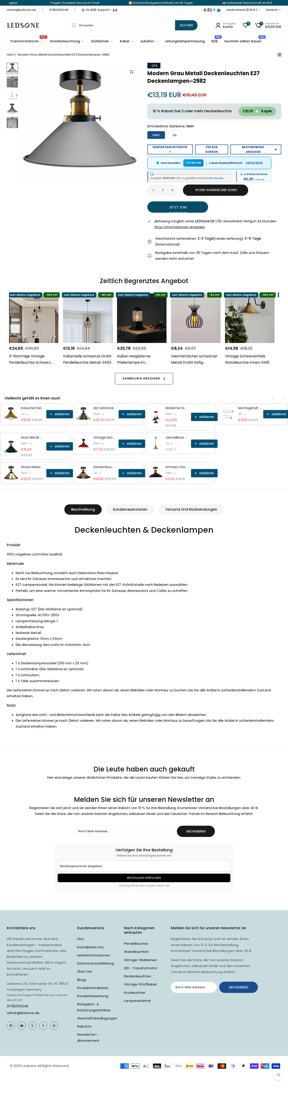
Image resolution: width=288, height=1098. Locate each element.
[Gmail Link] (115, 10)
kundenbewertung (92, 996)
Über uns (84, 971)
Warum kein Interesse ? (170, 149)
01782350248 (17, 1006)
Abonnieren (196, 831)
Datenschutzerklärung (95, 963)
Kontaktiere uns (90, 947)
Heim (10, 54)
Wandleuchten (136, 951)
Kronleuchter (134, 992)
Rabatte (84, 1026)
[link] (67, 41)
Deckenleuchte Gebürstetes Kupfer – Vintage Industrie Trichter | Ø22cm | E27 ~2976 (104, 467)
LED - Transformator (140, 968)
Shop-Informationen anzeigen (179, 227)
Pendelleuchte (136, 943)
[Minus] (153, 190)
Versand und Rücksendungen (191, 509)
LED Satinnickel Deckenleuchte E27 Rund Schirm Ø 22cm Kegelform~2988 (104, 408)
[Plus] (172, 190)
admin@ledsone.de (23, 1012)
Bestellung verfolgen (144, 878)
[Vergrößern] (131, 71)
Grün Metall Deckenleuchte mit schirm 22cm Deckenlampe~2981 (32, 437)
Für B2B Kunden (211, 149)
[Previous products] (273, 398)
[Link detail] (11, 1026)
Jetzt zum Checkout (178, 208)
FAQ (80, 938)
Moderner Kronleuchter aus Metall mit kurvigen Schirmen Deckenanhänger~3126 (177, 408)
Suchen (186, 25)
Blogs (81, 979)
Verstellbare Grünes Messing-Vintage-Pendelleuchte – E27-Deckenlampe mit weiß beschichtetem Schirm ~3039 (177, 437)
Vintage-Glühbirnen (140, 960)
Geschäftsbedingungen (97, 1018)
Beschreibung (83, 509)
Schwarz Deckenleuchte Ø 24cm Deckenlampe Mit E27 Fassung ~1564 (177, 467)
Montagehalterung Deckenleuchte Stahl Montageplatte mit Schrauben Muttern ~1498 (249, 408)
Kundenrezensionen (130, 509)
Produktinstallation (92, 987)
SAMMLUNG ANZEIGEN (141, 378)
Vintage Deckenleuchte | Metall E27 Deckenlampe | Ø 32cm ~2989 (104, 437)
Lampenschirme (137, 1000)
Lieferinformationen (93, 955)
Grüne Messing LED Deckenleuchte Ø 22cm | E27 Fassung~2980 (32, 467)
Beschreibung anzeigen (253, 149)
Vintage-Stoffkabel (140, 984)
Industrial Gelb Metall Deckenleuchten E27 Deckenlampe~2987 (32, 408)
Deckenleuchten (137, 976)
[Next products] (283, 398)
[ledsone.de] (23, 25)
